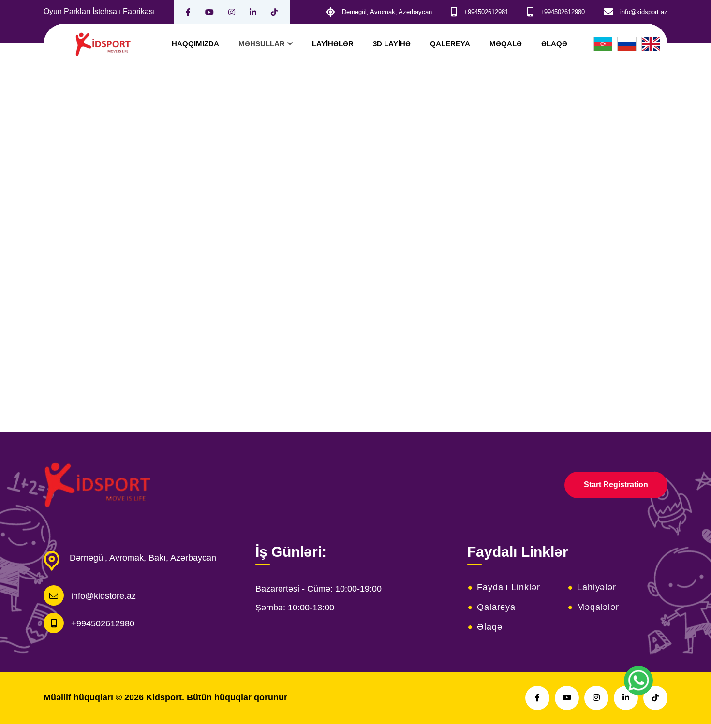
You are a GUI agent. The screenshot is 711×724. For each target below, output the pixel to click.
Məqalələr (598, 607)
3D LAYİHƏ (392, 44)
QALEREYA (450, 44)
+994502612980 (562, 11)
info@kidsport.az (643, 11)
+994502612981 (486, 11)
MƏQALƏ (505, 44)
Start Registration (616, 484)
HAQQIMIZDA (195, 44)
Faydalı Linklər (508, 587)
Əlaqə (490, 627)
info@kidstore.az (103, 596)
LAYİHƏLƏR (333, 44)
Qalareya (496, 607)
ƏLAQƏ (554, 44)
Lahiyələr (596, 587)
